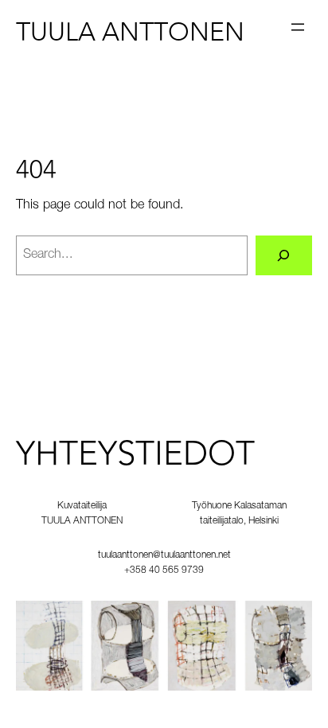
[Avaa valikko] (297, 27)
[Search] (284, 255)
